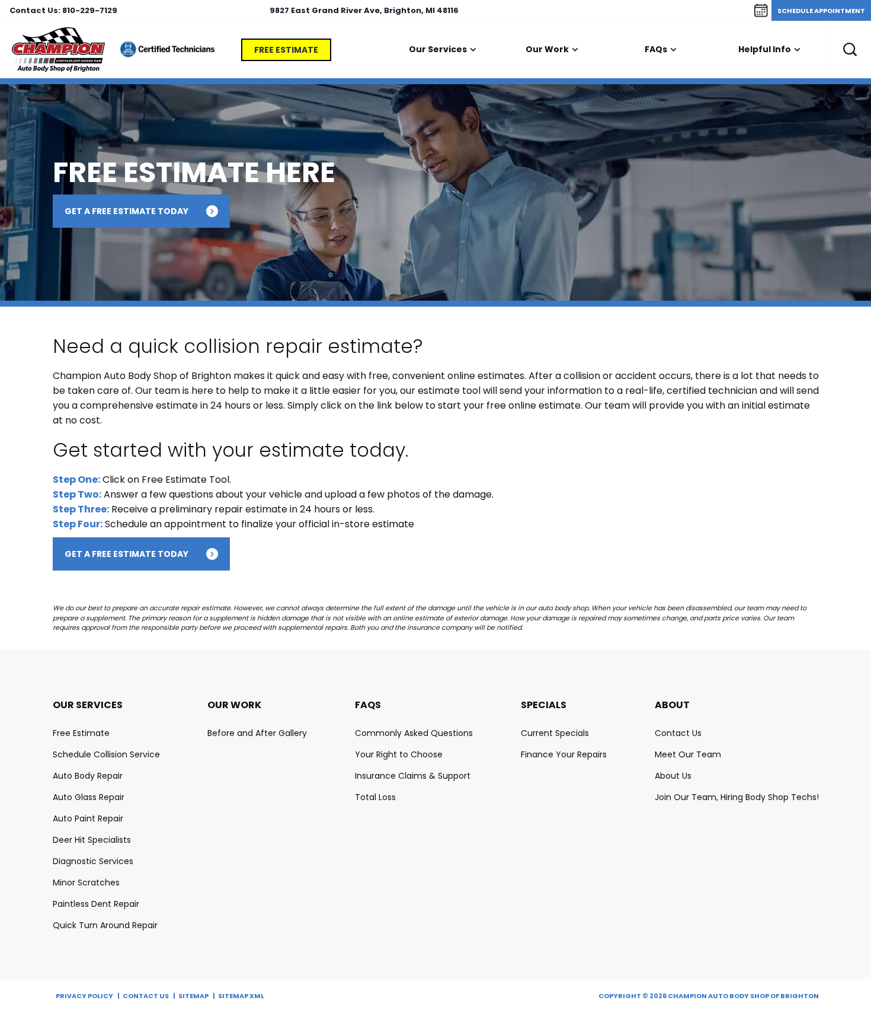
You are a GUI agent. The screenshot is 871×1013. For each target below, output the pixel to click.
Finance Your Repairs (564, 754)
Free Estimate (286, 50)
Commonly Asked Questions (414, 733)
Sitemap (193, 996)
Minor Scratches (86, 882)
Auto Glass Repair (88, 797)
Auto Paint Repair (88, 818)
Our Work (547, 49)
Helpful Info (764, 49)
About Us (673, 776)
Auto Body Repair (88, 776)
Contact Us (678, 733)
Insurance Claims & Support (412, 776)
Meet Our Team (688, 754)
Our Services (438, 49)
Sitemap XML (241, 996)
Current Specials (555, 733)
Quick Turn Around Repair (105, 925)
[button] (850, 49)
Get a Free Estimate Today (126, 211)
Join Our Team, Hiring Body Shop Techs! (737, 797)
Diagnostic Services (93, 861)
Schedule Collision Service (106, 754)
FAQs (656, 49)
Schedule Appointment (821, 10)
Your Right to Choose (399, 754)
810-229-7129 (89, 10)
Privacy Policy (84, 996)
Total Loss (375, 797)
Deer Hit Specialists (92, 840)
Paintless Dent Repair (96, 904)
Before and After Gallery (257, 733)
